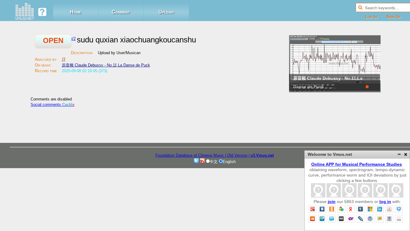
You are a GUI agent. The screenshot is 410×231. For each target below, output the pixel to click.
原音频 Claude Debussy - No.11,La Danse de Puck (106, 65)
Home (75, 11)
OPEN (53, 40)
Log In (371, 16)
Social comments (52, 104)
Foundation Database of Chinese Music (190, 155)
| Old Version (236, 155)
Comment (121, 11)
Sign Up (393, 16)
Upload (166, 11)
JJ (63, 59)
